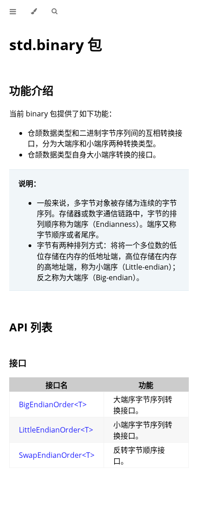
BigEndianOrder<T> (53, 404)
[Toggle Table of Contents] (12, 11)
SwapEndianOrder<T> (56, 455)
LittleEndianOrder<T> (56, 430)
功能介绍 (31, 90)
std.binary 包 (55, 44)
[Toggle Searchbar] (54, 11)
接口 (18, 363)
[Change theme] (33, 11)
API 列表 (30, 327)
